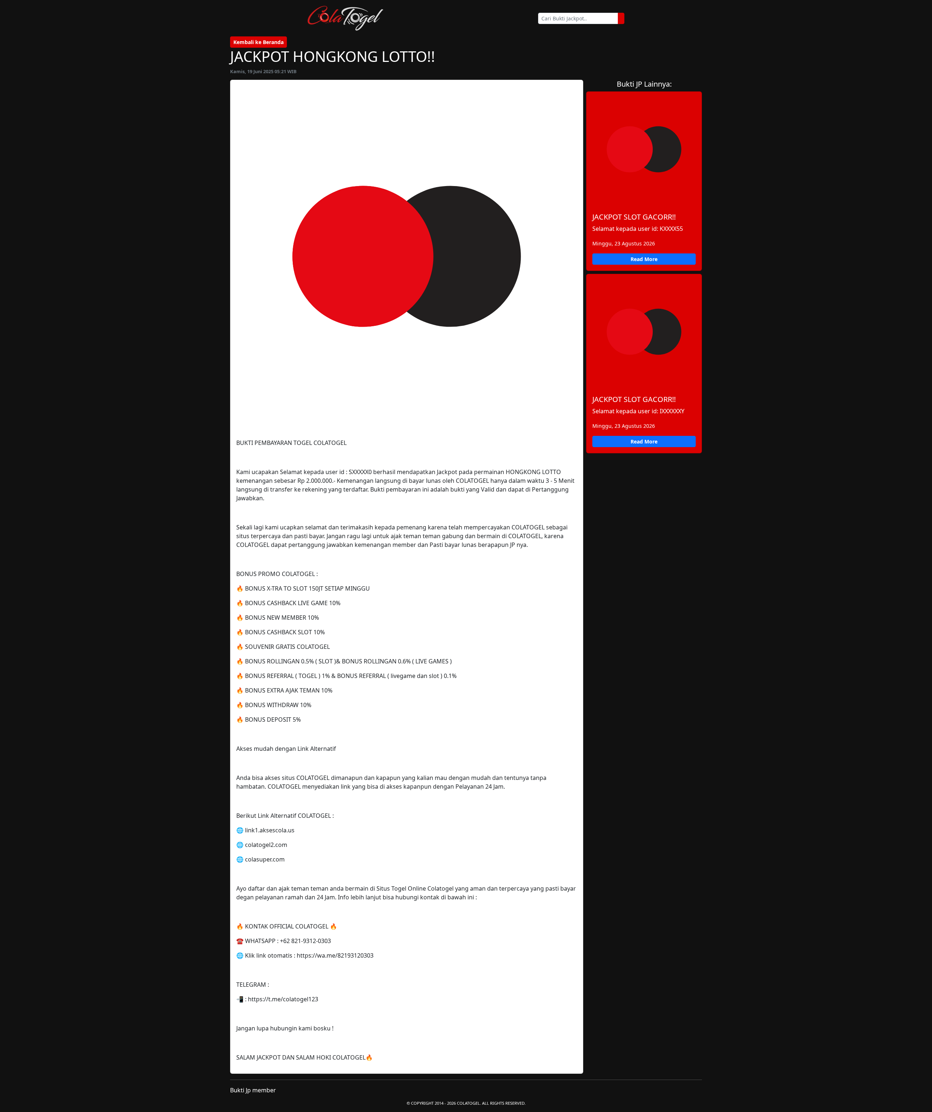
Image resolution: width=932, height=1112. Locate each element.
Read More (644, 259)
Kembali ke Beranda (258, 42)
